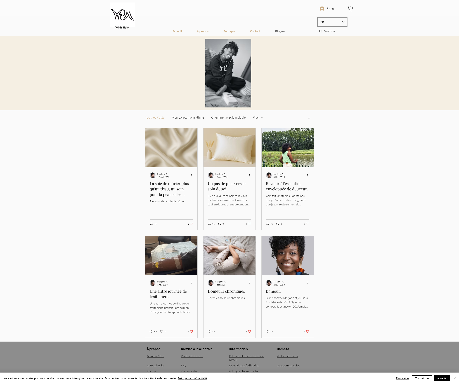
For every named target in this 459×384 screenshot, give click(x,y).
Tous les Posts (154, 117)
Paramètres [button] (402, 378)
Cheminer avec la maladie (228, 117)
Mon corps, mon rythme (188, 117)
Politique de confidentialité (192, 378)
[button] (350, 8)
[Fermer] (455, 378)
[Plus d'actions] (192, 175)
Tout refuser (422, 378)
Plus (256, 117)
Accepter (442, 378)
